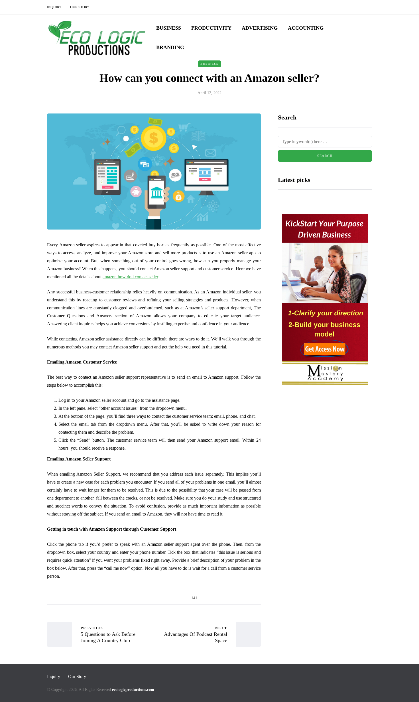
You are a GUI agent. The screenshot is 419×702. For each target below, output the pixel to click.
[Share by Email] (257, 598)
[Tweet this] (221, 598)
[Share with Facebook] (214, 598)
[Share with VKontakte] (250, 598)
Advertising (260, 28)
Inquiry (54, 7)
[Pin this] (243, 598)
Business (168, 28)
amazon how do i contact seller (130, 276)
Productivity (211, 28)
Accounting (306, 28)
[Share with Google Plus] (228, 598)
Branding (170, 47)
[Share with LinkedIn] (235, 598)
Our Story (80, 7)
